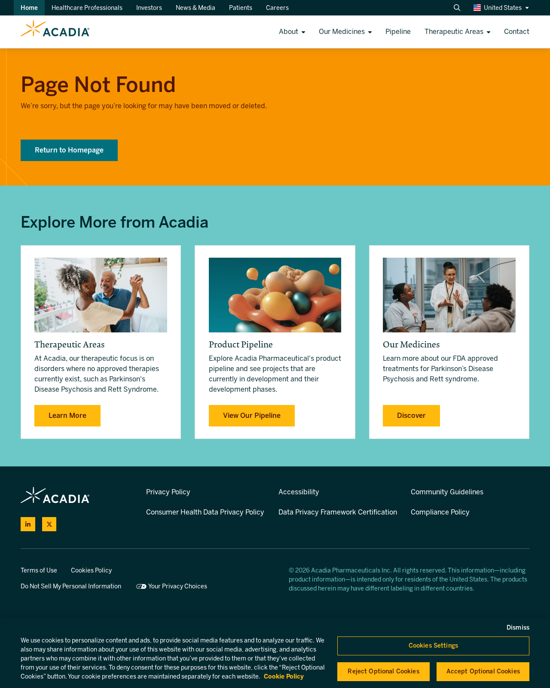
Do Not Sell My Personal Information (71, 586)
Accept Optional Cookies (483, 671)
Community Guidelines (447, 492)
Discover (411, 415)
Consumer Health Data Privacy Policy (205, 512)
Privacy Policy (168, 492)
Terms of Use (39, 570)
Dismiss (518, 627)
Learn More (67, 415)
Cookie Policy (284, 676)
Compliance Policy (440, 512)
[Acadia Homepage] (44, 31)
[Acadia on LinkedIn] (28, 524)
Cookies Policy (91, 570)
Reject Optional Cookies (383, 671)
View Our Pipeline (252, 415)
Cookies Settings (433, 645)
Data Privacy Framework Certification (337, 512)
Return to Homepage (69, 150)
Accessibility (298, 492)
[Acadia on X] (49, 524)
